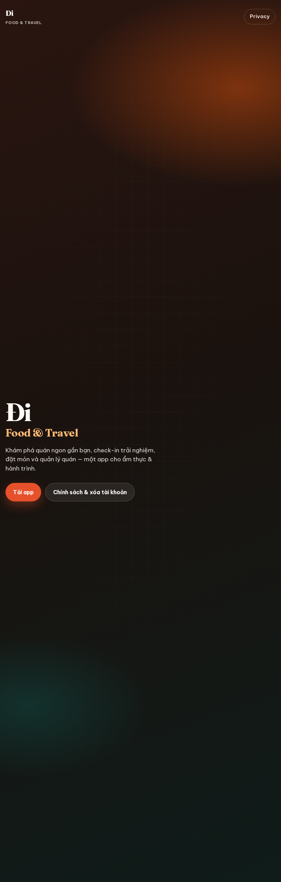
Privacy (260, 16)
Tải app (23, 492)
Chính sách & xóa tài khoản (90, 492)
